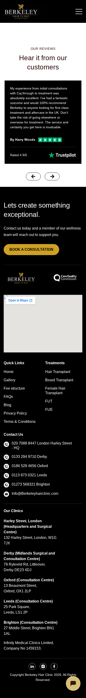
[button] (33, 176)
